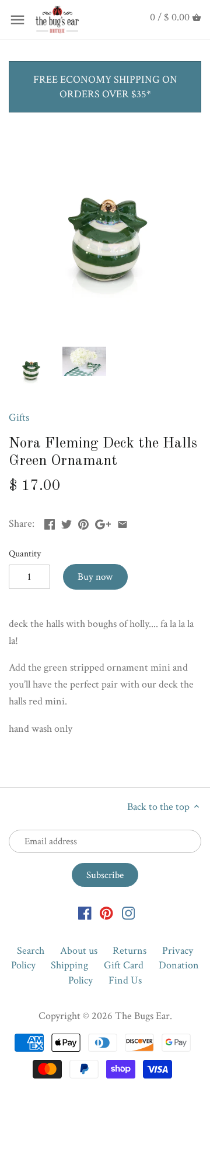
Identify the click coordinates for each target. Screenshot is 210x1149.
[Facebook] (85, 912)
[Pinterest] (106, 912)
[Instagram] (128, 912)
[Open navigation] (17, 20)
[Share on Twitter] (66, 522)
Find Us (125, 980)
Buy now (95, 576)
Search (30, 950)
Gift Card (124, 965)
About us (78, 950)
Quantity (25, 553)
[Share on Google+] (103, 522)
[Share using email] (122, 522)
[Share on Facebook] (49, 522)
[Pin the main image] (83, 522)
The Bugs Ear (142, 1016)
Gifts (19, 417)
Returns (129, 950)
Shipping (69, 965)
